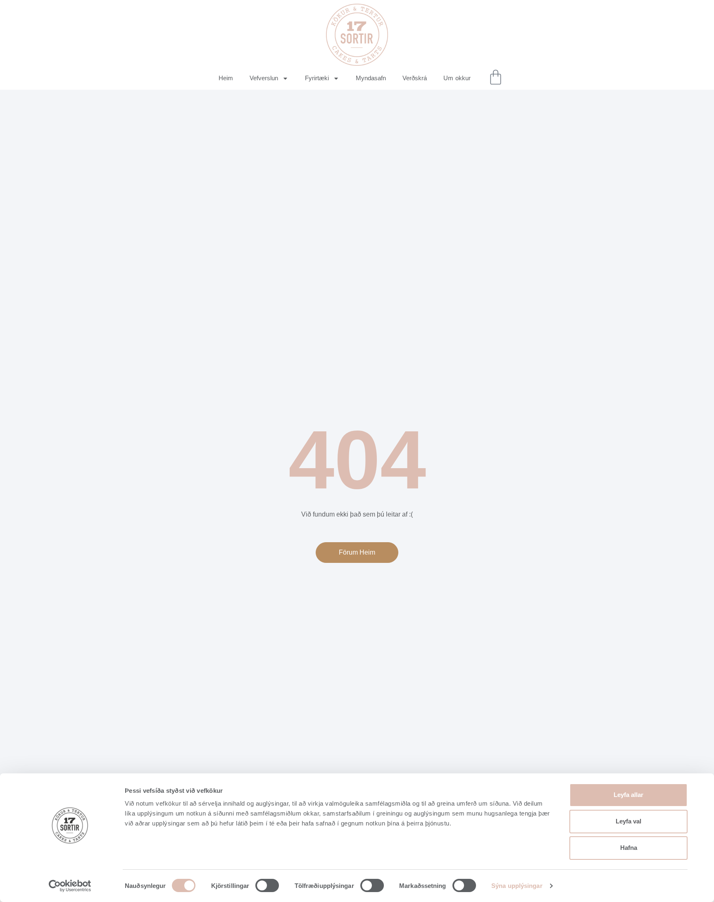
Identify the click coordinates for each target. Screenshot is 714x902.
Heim (226, 77)
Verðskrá (414, 77)
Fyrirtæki (317, 77)
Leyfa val (628, 821)
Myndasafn (371, 77)
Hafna (628, 847)
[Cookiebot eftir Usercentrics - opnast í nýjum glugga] (70, 886)
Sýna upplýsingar (517, 885)
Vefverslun (264, 77)
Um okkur (457, 77)
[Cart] (495, 77)
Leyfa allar (628, 794)
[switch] (267, 885)
